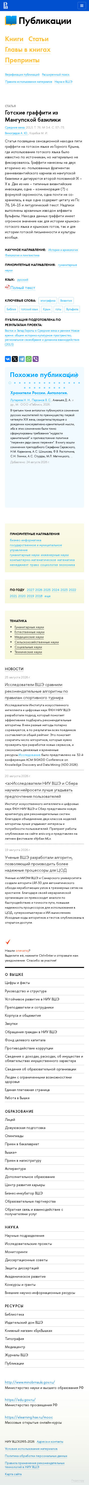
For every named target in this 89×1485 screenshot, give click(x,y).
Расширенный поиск (55, 75)
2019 (30, 596)
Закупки (11, 1023)
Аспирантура (15, 1168)
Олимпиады (14, 1135)
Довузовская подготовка (25, 1127)
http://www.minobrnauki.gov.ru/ (30, 1382)
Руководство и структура (25, 991)
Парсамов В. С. (41, 400)
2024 (55, 589)
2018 (39, 596)
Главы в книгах (28, 49)
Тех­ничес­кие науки (28, 652)
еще (47, 596)
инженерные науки (55, 555)
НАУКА (12, 1227)
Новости (14, 668)
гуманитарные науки (25, 555)
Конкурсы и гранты (20, 1284)
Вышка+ (11, 1152)
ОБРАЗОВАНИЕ (19, 1111)
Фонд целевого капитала (25, 1040)
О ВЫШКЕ (14, 974)
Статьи (38, 38)
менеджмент (19, 564)
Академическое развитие (25, 1276)
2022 (72, 589)
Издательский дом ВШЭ (24, 1322)
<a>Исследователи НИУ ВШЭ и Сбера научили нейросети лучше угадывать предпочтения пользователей (41, 789)
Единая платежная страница (27, 1089)
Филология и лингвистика (22, 255)
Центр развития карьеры (25, 1184)
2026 (38, 589)
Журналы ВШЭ (16, 1355)
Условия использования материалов (31, 1449)
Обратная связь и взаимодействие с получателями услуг (34, 1211)
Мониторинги (16, 1251)
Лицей (10, 1119)
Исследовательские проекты (28, 1243)
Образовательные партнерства (30, 1201)
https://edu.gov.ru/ (20, 1399)
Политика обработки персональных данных (36, 1456)
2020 (22, 596)
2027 (30, 589)
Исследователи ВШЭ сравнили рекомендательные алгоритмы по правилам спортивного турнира (36, 691)
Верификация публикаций (22, 75)
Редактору (77, 1480)
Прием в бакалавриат (22, 1144)
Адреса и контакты (50, 1441)
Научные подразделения (24, 1235)
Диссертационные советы (26, 1259)
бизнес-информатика (25, 540)
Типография (14, 1338)
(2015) (42, 337)
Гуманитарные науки (29, 627)
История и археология (63, 250)
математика (66, 559)
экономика (67, 564)
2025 (47, 589)
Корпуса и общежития (23, 1015)
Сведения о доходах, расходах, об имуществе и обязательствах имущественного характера (44, 1058)
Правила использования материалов (28, 82)
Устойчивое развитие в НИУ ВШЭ (32, 999)
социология (49, 564)
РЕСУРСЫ (14, 1306)
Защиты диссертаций (22, 1268)
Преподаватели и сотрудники (29, 1007)
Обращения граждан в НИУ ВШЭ (31, 1031)
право (34, 564)
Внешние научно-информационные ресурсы (40, 1292)
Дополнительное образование (30, 1176)
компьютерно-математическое (33, 559)
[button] (9, 382)
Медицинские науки (29, 637)
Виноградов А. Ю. (16, 133)
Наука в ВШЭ (63, 82)
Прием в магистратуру (23, 1160)
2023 (64, 589)
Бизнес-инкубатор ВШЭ (24, 1193)
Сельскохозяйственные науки (37, 642)
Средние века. (15, 128)
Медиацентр (15, 1346)
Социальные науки (28, 647)
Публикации (45, 20)
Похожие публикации (44, 374)
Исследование (30, 754)
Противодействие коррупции (29, 1048)
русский (22, 280)
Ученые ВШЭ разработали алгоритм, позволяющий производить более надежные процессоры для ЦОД (39, 863)
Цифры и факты (17, 982)
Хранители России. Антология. (39, 392)
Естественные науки (29, 632)
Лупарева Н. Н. (20, 400)
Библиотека (14, 1314)
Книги (14, 38)
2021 (13, 596)
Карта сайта (13, 1474)
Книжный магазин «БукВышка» (28, 1330)
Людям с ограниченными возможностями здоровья (38, 1079)
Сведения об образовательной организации (40, 1069)
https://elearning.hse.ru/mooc (29, 1417)
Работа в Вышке (17, 1097)
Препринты (22, 60)
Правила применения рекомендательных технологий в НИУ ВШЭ (35, 1465)
